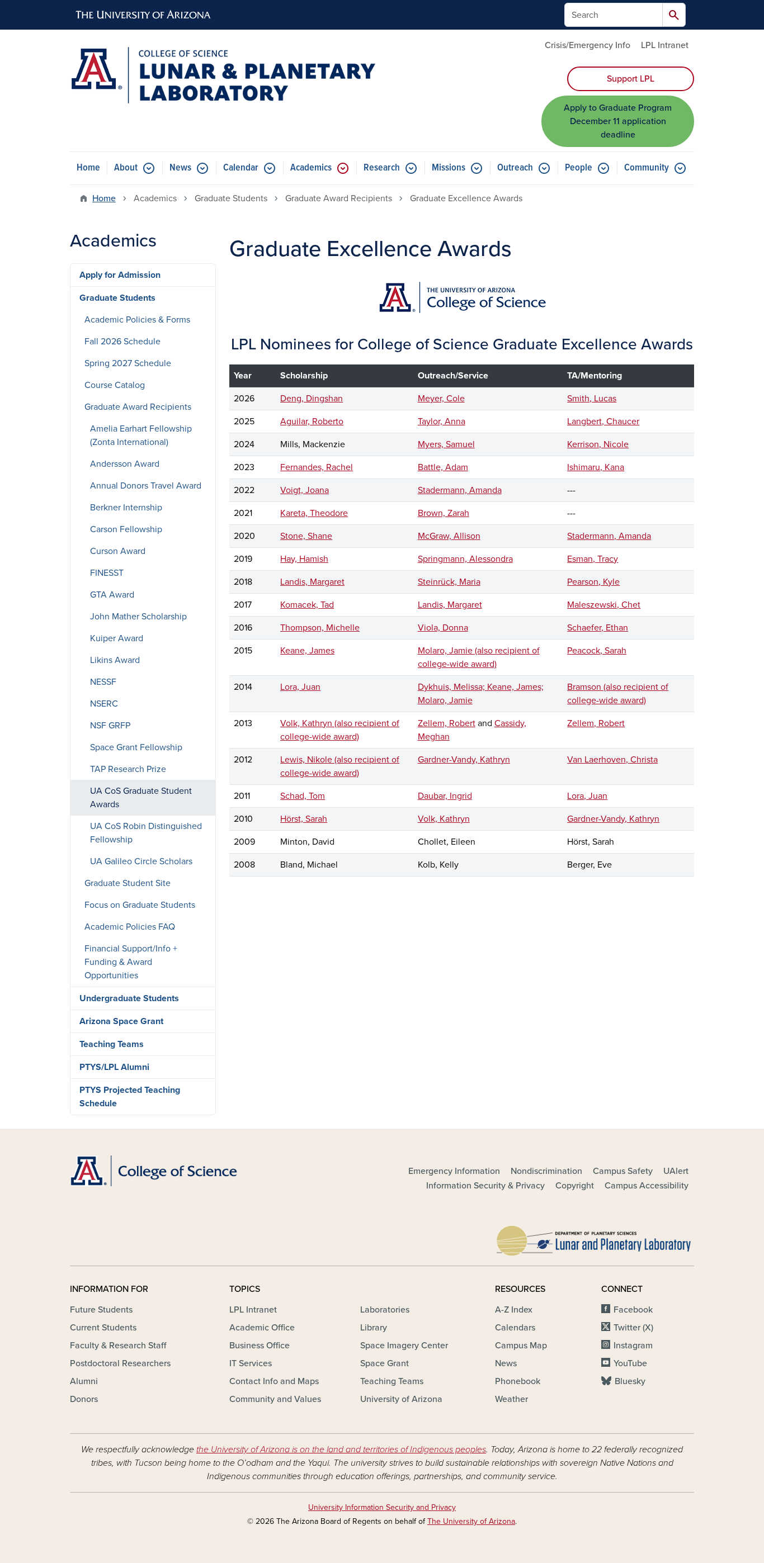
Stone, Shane (306, 536)
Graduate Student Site (127, 883)
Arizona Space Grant (121, 1021)
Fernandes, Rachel (316, 467)
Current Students (103, 1327)
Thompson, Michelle (320, 627)
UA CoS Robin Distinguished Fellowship (146, 833)
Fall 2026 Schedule (122, 341)
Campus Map (521, 1345)
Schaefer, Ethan (597, 627)
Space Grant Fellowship (136, 747)
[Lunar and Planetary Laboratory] (594, 1238)
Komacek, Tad (307, 604)
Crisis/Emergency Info (587, 45)
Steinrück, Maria (449, 582)
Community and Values (275, 1399)
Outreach (515, 168)
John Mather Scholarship (138, 616)
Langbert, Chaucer (603, 421)
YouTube (630, 1363)
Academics (311, 168)
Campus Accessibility (646, 1185)
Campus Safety (623, 1171)
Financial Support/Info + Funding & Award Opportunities (130, 962)
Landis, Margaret (312, 582)
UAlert (675, 1171)
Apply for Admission (120, 275)
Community (646, 168)
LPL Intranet (664, 45)
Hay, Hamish (304, 559)
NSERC (104, 703)
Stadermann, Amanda (460, 490)
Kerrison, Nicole (598, 444)
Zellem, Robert (446, 723)
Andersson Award (124, 464)
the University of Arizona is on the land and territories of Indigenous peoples (341, 1449)
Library (373, 1327)
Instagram (633, 1345)
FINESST (107, 573)
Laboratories (384, 1309)
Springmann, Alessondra (465, 559)
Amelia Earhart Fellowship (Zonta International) (141, 435)
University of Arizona (401, 1399)
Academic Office (262, 1327)
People (578, 168)
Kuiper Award (116, 638)
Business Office (259, 1345)
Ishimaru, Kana (595, 467)
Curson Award (117, 551)
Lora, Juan (300, 687)
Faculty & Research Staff (118, 1345)
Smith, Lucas (591, 398)
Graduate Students (117, 298)
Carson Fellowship (126, 529)
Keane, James (307, 650)
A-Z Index (513, 1309)
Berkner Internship (126, 507)
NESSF (103, 682)
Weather (511, 1399)
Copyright (574, 1185)
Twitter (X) (633, 1327)
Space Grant (384, 1363)
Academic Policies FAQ (129, 926)
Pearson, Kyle (593, 582)
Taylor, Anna (441, 421)
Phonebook (517, 1381)
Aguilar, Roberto (311, 421)
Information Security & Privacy (485, 1185)
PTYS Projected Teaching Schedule (129, 1096)
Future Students (101, 1309)
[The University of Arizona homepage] (143, 15)
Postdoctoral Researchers (120, 1363)
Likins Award (115, 660)
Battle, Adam (443, 467)
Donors (84, 1399)
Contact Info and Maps (274, 1381)
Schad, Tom (302, 796)
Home (88, 168)
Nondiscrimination (546, 1171)
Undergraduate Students (129, 998)
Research (382, 168)
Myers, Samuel (446, 444)
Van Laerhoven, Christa (612, 759)
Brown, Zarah (443, 513)
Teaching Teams (111, 1044)
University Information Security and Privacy (382, 1507)
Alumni (84, 1381)
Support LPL (630, 78)
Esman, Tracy (592, 559)
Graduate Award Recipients (137, 407)
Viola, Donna (443, 627)
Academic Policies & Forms (137, 319)
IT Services (250, 1363)
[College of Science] (169, 1170)
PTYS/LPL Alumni (114, 1067)
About (126, 168)
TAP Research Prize (128, 769)
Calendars (515, 1327)
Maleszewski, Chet (603, 604)
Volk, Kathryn (444, 819)
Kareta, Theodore (314, 513)
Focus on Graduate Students (139, 905)
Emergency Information (454, 1171)
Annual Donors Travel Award (145, 485)
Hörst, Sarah (303, 819)
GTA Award (112, 594)
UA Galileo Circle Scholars (141, 861)
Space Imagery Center (404, 1345)
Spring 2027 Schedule (127, 363)
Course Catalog (114, 385)
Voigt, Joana (304, 490)
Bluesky (630, 1381)
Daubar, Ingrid (445, 796)
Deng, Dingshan (311, 398)
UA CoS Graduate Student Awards (141, 797)
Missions (448, 168)
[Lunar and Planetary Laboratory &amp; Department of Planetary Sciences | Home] (222, 75)
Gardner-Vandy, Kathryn (464, 759)
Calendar (240, 168)
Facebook (633, 1309)
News (180, 168)
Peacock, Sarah (596, 650)
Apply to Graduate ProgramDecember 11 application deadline (618, 121)
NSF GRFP (110, 725)
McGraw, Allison (449, 536)
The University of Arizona (471, 1521)
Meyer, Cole (441, 398)
